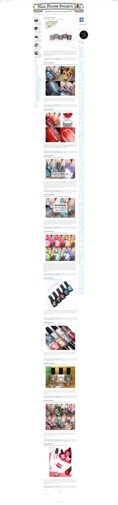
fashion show (82, 121)
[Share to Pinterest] (58, 58)
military (79, 180)
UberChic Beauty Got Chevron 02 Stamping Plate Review (56, 196)
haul (83, 146)
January (36, 101)
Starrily (83, 257)
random (80, 228)
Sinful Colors (80, 246)
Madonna (83, 174)
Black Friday (82, 68)
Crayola (83, 99)
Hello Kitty (80, 149)
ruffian (81, 235)
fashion (80, 121)
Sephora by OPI (81, 240)
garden (80, 130)
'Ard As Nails (81, 46)
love (81, 171)
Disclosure (62, 14)
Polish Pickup (51, 106)
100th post (83, 47)
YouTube (82, 293)
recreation (82, 228)
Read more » (45, 56)
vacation (83, 282)
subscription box (81, 260)
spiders (80, 253)
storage (83, 258)
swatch (54, 106)
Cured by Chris (81, 102)
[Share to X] (56, 58)
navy (81, 192)
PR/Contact (55, 14)
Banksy (81, 64)
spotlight (83, 253)
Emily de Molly (82, 116)
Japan (79, 161)
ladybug (83, 167)
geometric (83, 131)
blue (79, 71)
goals (83, 137)
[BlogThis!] (55, 58)
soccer (83, 251)
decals (80, 106)
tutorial (80, 278)
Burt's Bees (82, 78)
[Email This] (55, 105)
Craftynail (81, 99)
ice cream (83, 153)
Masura (83, 177)
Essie (80, 117)
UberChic (53, 228)
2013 (35, 107)
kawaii (79, 163)
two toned (81, 279)
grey (79, 141)
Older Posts (75, 490)
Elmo (79, 116)
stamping (50, 228)
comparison (80, 96)
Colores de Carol (49, 152)
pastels (83, 205)
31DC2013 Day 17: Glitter (39, 53)
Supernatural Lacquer (81, 265)
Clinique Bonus (81, 91)
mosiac (80, 184)
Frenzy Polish (80, 128)
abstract (83, 53)
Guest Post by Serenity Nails (39, 28)
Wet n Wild (82, 290)
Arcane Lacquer (82, 61)
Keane (79, 164)
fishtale (83, 123)
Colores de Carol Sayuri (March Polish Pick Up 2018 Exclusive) (58, 110)
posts (83, 220)
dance (81, 104)
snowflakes (80, 251)
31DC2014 (80, 49)
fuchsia (83, 128)
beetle (79, 67)
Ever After (47, 191)
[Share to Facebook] (57, 58)
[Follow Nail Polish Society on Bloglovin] (83, 24)
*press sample (75, 96)
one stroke (81, 199)
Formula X (80, 127)
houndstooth (80, 152)
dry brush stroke (81, 113)
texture (80, 268)
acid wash (82, 54)
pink (46, 487)
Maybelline (83, 178)
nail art (46, 228)
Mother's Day (82, 184)
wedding (80, 290)
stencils (81, 258)
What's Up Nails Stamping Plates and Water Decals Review (57, 402)
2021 (35, 61)
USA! (79, 282)
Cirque (83, 89)
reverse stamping (81, 230)
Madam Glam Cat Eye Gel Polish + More (53, 279)
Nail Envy (82, 188)
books (46, 152)
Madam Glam (49, 319)
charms (83, 85)
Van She (83, 283)
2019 (35, 63)
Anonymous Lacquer (81, 60)
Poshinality (81, 220)
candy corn (82, 82)
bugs (79, 77)
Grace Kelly (81, 138)
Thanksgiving (80, 269)
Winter (83, 292)
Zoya (82, 294)
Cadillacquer (80, 81)
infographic (80, 156)
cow (79, 99)
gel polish (47, 319)
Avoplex (82, 63)
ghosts (83, 132)
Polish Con (57, 191)
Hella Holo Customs (81, 148)
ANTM (79, 61)
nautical (80, 192)
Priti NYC (83, 224)
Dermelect (80, 107)
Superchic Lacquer (81, 263)
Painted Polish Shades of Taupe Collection (53, 19)
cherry (83, 86)
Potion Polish (80, 221)
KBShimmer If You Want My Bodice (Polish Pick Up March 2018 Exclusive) (60, 64)
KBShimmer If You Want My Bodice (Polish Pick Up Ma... (38, 80)
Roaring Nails (80, 233)
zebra (83, 293)
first (79, 123)
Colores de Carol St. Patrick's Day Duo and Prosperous (56, 364)
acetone (80, 54)
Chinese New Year (48, 397)
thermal (61, 152)
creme (81, 100)
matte (79, 178)
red (56, 152)
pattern (80, 206)
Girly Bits (83, 133)
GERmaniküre (80, 132)
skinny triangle (80, 247)
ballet (79, 64)
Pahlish (80, 203)
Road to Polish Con (61, 191)
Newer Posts (45, 490)
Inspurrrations (49, 191)
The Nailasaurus (81, 273)
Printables (80, 224)
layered (80, 168)
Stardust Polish (81, 257)
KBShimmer (48, 106)
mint (82, 180)
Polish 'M (80, 216)
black (81, 67)
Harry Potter (80, 146)
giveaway (80, 134)
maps (81, 177)
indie (46, 106)
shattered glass (81, 242)
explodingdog (80, 118)
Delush (83, 106)
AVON (79, 63)
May (36, 73)
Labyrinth (80, 167)
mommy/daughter (81, 182)
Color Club (82, 92)
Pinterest (81, 213)
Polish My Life (81, 217)
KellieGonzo (83, 164)
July (36, 71)
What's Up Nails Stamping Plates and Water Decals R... (38, 97)
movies (80, 185)
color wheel (80, 93)
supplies (80, 266)
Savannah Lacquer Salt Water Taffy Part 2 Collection (55, 233)
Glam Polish (82, 135)
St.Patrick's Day (59, 397)
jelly (81, 161)
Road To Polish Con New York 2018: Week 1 (54, 157)
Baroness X (80, 65)
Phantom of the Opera (81, 210)
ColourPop (80, 95)
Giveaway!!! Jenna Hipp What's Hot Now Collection (39, 36)
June (36, 72)
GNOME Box (80, 137)
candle (83, 81)
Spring (80, 254)
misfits (79, 181)
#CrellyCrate (80, 47)
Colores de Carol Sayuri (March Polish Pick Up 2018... (38, 82)
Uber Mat (80, 280)
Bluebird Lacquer (82, 71)
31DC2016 (80, 50)
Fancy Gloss (82, 120)
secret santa (82, 239)
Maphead (80, 177)
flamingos (80, 125)
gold (79, 138)
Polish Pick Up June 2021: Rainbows (39, 44)
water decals (80, 287)
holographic (80, 151)
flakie (81, 124)
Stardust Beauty (81, 256)
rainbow (83, 227)
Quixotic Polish (80, 227)
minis (81, 180)
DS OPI (83, 114)
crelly (79, 100)
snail (81, 250)
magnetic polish (81, 175)
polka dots (81, 219)
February (36, 76)
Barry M (83, 65)
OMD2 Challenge (81, 198)
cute (83, 102)
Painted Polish (47, 59)
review (57, 152)
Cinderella (81, 89)
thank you (82, 268)
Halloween (80, 144)
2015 (35, 105)
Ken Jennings (80, 165)
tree (80, 275)
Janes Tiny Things (81, 160)
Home (34, 14)
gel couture (82, 130)
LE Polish (82, 168)
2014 (35, 106)
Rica (83, 231)
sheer (83, 242)
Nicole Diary (82, 195)
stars (79, 258)
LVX (81, 173)
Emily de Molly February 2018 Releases (52, 324)
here (52, 311)
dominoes (82, 110)
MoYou (82, 185)
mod (83, 181)
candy (79, 82)
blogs (83, 70)
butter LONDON (81, 79)
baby (83, 63)
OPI (83, 199)
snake (83, 250)
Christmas (81, 88)
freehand (83, 127)
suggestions (80, 261)
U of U (83, 279)
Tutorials (68, 14)
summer (83, 261)
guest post (82, 142)
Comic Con (83, 95)
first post (81, 123)
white (81, 292)
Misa (83, 180)
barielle (83, 64)
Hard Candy (82, 145)
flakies (83, 124)
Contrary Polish (82, 97)
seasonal (80, 239)
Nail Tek (82, 189)
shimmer (80, 243)
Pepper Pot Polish (54, 191)
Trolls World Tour (82, 276)
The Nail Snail (82, 272)
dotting (80, 111)
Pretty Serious (81, 223)
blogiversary (80, 70)
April (36, 74)
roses (79, 235)
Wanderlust (83, 286)
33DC (83, 50)
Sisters (83, 246)
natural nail (83, 191)
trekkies (82, 275)
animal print (81, 58)
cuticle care (80, 103)
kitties (83, 165)
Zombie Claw (80, 294)
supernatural (80, 264)
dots (83, 110)
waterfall (80, 289)
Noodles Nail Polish (81, 196)
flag (79, 124)
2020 (35, 62)
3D (79, 51)
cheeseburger (80, 86)
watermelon (83, 289)
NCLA (83, 192)
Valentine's (51, 487)
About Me (49, 14)
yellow (79, 293)
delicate (82, 106)
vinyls (79, 286)
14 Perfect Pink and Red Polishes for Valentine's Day (55, 445)
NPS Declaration (41, 14)
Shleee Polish (82, 244)
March (36, 75)
